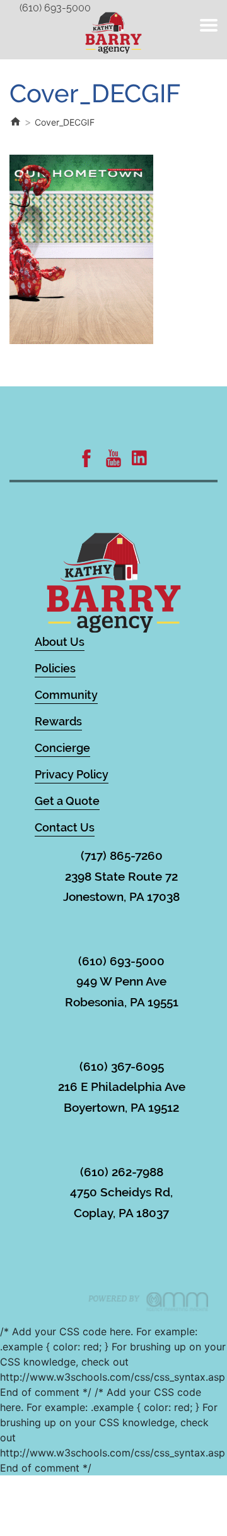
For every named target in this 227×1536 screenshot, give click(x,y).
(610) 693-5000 (55, 8)
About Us (59, 641)
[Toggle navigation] (208, 25)
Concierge (62, 747)
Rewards (58, 721)
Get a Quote (67, 800)
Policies (55, 668)
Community (66, 694)
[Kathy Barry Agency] (113, 32)
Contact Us (65, 827)
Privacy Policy (71, 774)
